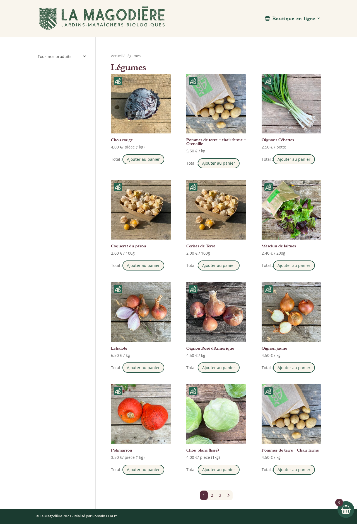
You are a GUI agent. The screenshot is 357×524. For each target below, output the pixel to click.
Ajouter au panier (143, 159)
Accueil (116, 55)
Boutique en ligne (293, 18)
